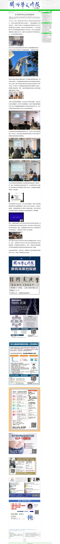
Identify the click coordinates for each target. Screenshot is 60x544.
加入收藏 (49, 0)
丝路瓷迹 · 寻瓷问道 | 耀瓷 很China (46, 29)
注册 (10, 0)
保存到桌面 (47, 0)
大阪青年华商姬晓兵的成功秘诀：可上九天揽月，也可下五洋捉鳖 (18, 530)
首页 (11, 11)
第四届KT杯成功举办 (11, 536)
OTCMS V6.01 (31, 543)
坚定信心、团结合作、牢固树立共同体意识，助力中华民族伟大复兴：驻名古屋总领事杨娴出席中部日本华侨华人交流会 (23, 529)
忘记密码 (12, 0)
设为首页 (51, 0)
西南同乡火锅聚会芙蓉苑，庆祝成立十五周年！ (30, 536)
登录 (8, 0)
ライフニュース (14, 11)
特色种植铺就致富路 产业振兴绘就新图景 (46, 39)
